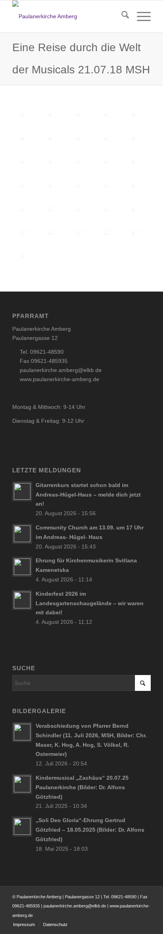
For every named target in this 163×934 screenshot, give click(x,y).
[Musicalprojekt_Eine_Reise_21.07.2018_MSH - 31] (137, 188)
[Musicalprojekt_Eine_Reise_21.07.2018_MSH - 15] (26, 235)
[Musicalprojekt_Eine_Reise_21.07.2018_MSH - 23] (54, 164)
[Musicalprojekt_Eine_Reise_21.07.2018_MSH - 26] (137, 164)
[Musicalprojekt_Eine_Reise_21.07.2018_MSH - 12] (81, 212)
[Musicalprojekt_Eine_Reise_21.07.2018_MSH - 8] (81, 141)
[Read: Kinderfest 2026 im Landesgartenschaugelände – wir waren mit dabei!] (22, 600)
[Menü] (140, 16)
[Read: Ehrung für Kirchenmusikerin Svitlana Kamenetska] (22, 567)
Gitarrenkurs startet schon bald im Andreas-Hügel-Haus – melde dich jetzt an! (88, 494)
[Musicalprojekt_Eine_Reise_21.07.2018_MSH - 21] (137, 141)
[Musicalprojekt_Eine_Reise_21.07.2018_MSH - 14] (137, 212)
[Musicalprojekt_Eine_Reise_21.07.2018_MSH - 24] (81, 164)
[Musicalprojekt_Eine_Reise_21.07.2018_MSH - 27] (26, 188)
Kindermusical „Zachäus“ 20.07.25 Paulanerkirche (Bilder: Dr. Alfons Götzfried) (82, 787)
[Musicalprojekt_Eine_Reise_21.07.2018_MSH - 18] (109, 235)
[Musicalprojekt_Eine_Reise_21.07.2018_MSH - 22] (26, 164)
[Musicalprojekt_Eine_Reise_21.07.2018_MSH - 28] (54, 188)
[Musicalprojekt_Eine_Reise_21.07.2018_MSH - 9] (109, 141)
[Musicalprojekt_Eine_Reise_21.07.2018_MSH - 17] (81, 235)
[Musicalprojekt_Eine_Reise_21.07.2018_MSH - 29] (81, 188)
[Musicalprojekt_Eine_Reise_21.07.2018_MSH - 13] (109, 212)
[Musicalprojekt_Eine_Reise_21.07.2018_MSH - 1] (26, 117)
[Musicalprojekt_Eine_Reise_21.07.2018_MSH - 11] (54, 212)
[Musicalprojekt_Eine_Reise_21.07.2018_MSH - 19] (137, 235)
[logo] (67, 16)
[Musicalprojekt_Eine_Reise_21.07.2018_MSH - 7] (54, 141)
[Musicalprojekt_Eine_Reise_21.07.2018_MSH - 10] (26, 212)
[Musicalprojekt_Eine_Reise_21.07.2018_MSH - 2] (54, 117)
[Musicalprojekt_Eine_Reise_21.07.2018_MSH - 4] (109, 117)
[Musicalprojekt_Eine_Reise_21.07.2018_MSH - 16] (54, 235)
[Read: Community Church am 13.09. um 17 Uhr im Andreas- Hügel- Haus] (22, 534)
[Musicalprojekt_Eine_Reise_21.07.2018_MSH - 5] (137, 117)
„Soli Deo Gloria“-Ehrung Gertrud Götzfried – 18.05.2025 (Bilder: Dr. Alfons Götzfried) (90, 829)
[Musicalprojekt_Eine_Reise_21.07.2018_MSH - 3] (81, 117)
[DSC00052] (26, 259)
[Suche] (121, 16)
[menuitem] (121, 16)
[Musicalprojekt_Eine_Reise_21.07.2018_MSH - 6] (26, 141)
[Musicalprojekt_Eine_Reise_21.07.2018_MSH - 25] (109, 164)
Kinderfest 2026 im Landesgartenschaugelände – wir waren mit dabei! (90, 603)
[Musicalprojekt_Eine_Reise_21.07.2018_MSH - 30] (109, 188)
